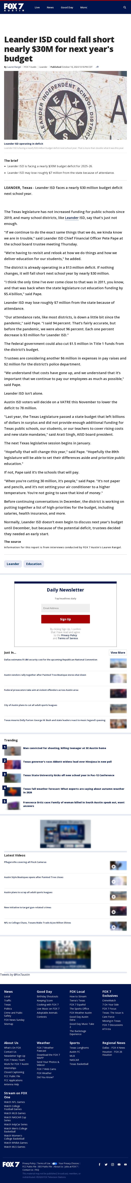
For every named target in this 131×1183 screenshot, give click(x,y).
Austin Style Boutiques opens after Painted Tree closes (33, 877)
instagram (112, 1164)
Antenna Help (11, 1084)
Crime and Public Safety (13, 1014)
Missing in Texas (111, 1020)
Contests (42, 1016)
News (8, 992)
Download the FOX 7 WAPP (48, 1056)
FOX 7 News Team (14, 1059)
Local (7, 996)
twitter (106, 1164)
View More (118, 652)
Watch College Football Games (13, 1107)
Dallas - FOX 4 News (113, 1047)
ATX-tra (106, 1029)
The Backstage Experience (78, 1032)
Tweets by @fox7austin (15, 974)
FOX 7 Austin (30, 67)
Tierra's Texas (77, 1000)
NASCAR (74, 1059)
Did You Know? (45, 1077)
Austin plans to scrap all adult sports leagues (28, 892)
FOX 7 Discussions (112, 1025)
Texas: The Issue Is (112, 1012)
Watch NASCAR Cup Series (15, 1119)
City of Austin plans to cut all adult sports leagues (30, 705)
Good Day (44, 992)
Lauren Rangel (14, 67)
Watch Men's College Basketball (15, 1130)
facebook (99, 1164)
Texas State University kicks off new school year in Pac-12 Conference (68, 775)
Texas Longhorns (79, 1047)
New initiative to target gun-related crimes (27, 907)
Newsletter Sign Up (14, 1055)
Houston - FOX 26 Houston (112, 1053)
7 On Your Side (110, 1004)
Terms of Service (68, 638)
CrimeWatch (109, 1000)
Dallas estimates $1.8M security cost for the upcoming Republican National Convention (50, 659)
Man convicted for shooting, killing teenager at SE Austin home (64, 748)
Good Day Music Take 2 (82, 1025)
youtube (119, 1164)
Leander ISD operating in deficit (23, 143)
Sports (75, 1043)
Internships (10, 1068)
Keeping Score (45, 1000)
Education (33, 564)
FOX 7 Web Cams (46, 1069)
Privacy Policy (69, 635)
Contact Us (10, 1051)
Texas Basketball (79, 1064)
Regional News (113, 1043)
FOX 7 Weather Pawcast (45, 1049)
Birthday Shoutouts (47, 996)
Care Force (108, 1016)
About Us (11, 1043)
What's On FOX (12, 1047)
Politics (8, 1008)
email (125, 1164)
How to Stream (78, 996)
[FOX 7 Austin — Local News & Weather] (15, 7)
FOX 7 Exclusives (110, 994)
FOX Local (77, 992)
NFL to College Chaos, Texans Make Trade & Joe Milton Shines (37, 922)
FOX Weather (44, 1073)
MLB (72, 1055)
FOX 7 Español (78, 1004)
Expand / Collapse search (125, 7)
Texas (7, 1004)
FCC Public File (12, 1076)
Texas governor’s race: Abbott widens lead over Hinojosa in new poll (67, 761)
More (83, 7)
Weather (43, 1043)
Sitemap (8, 1023)
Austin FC (75, 1051)
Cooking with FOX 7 (48, 1004)
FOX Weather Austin (81, 1012)
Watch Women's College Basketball (14, 1137)
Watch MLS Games (14, 1146)
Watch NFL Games (14, 1102)
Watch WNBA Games (16, 1142)
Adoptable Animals (47, 1012)
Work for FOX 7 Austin (16, 1064)
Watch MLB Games (15, 1113)
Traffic (7, 1000)
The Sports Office (79, 1008)
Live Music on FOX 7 (48, 1008)
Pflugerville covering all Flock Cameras (25, 862)
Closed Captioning (14, 1072)
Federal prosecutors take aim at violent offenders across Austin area (41, 689)
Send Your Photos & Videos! (48, 1063)
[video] (118, 865)
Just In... (10, 652)
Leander (43, 67)
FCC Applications (13, 1080)
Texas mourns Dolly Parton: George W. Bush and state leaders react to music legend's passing (54, 720)
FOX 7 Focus (109, 1008)
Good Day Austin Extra (79, 1018)
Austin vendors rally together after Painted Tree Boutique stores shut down (45, 674)
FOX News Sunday (14, 1019)
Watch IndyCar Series (15, 1124)
